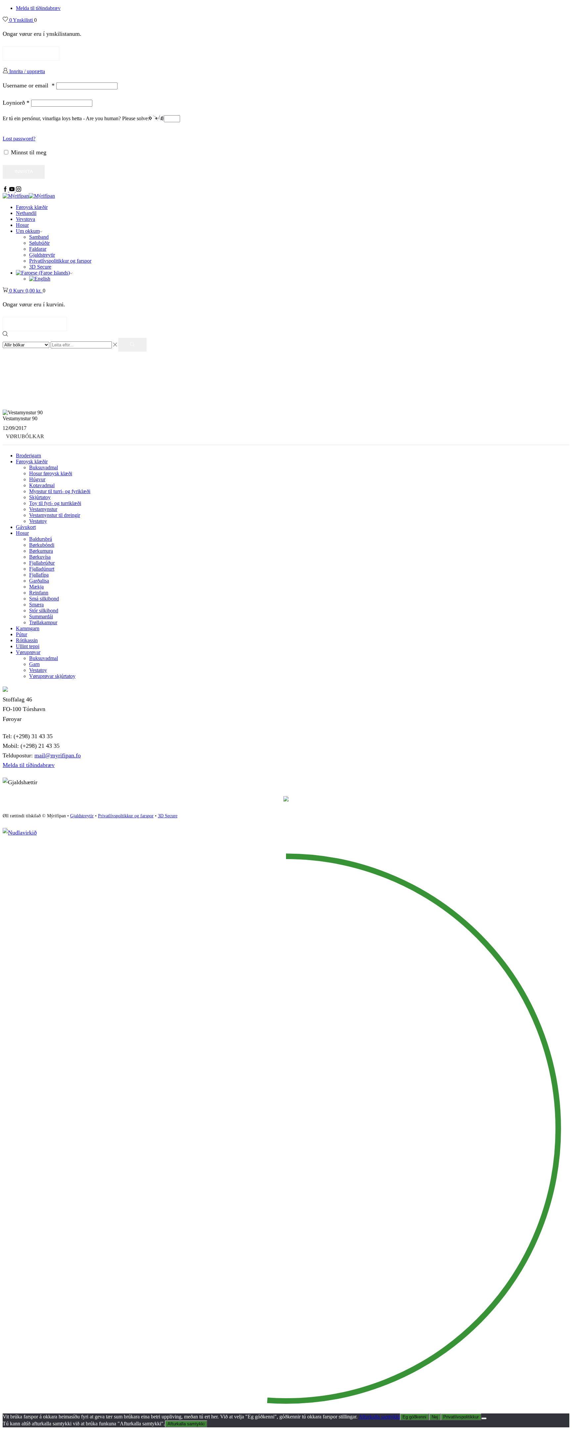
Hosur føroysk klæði (50, 473)
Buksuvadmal (43, 467)
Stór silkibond (43, 610)
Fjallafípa (39, 575)
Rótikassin (27, 640)
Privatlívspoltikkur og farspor (126, 815)
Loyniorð (16, 102)
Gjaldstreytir (42, 255)
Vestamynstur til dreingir (54, 515)
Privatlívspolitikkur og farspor (60, 261)
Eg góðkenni (414, 1416)
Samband (39, 237)
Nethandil (26, 213)
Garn (34, 664)
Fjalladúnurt (41, 569)
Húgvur (37, 479)
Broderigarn (28, 455)
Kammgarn (27, 628)
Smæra (36, 604)
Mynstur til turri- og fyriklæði (59, 491)
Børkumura (41, 551)
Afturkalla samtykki (379, 1416)
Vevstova (25, 219)
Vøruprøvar (28, 652)
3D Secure (40, 267)
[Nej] (484, 1418)
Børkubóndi (41, 545)
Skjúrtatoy (40, 497)
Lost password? (19, 138)
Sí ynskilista (31, 53)
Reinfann (38, 592)
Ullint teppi (27, 646)
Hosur (22, 225)
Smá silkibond (44, 598)
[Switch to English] (39, 278)
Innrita (24, 171)
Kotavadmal (42, 485)
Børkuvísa (40, 557)
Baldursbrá (40, 539)
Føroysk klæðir (32, 207)
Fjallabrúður (42, 563)
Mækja (36, 586)
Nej (435, 1416)
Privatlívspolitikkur (461, 1416)
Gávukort (26, 527)
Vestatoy (38, 521)
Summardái (41, 616)
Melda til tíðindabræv (38, 8)
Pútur (21, 634)
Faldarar (37, 249)
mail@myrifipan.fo (57, 755)
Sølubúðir (39, 243)
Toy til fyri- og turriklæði (55, 503)
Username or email (29, 85)
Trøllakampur (43, 622)
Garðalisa (39, 581)
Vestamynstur (43, 509)
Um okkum (28, 231)
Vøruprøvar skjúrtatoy (52, 676)
